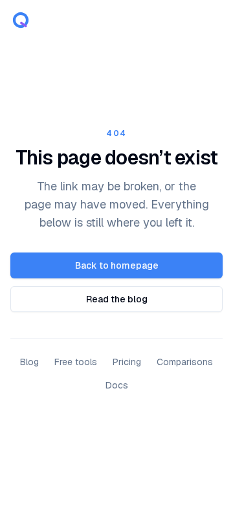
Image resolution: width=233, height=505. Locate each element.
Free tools (75, 362)
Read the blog (117, 299)
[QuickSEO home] (20, 20)
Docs (116, 385)
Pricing (127, 362)
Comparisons (185, 362)
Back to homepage (117, 265)
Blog (29, 362)
